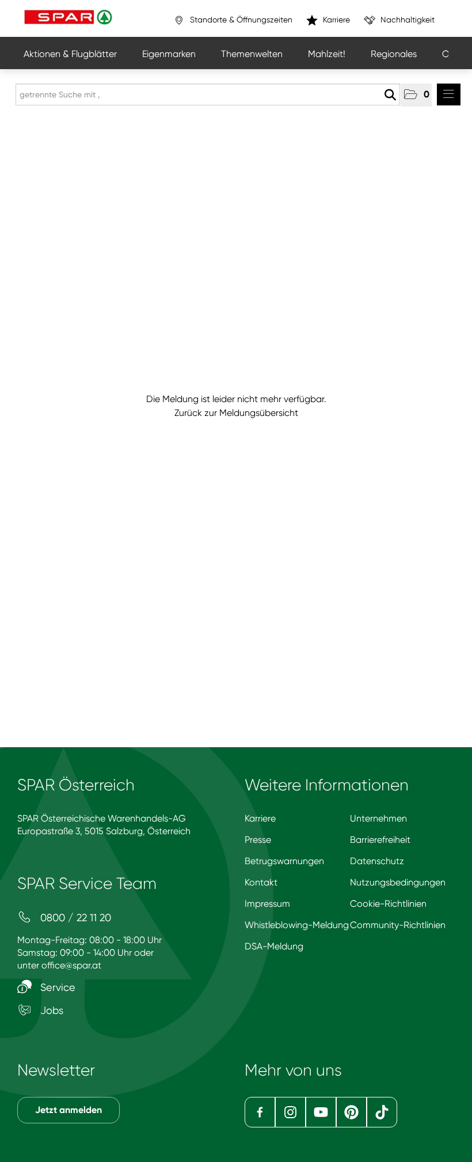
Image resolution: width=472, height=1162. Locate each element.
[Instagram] (290, 1112)
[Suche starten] (390, 95)
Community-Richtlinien (398, 924)
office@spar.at (71, 965)
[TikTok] (382, 1112)
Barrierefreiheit (380, 839)
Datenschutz (377, 861)
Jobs (50, 1010)
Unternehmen (378, 818)
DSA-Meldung (274, 946)
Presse (258, 839)
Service (56, 987)
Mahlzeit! (326, 53)
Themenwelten (252, 53)
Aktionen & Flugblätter (70, 53)
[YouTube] (321, 1112)
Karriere (260, 818)
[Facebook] (260, 1112)
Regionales (394, 53)
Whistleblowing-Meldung (297, 924)
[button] (416, 95)
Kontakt (261, 882)
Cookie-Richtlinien (388, 903)
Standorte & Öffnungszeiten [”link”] (240, 19)
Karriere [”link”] (335, 19)
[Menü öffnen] (448, 94)
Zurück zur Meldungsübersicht (236, 412)
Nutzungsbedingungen (398, 882)
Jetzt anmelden (68, 1109)
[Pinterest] (351, 1112)
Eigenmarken (169, 53)
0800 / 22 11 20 (74, 917)
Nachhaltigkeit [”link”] (406, 19)
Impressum (267, 903)
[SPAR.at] (69, 18)
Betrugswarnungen (284, 861)
